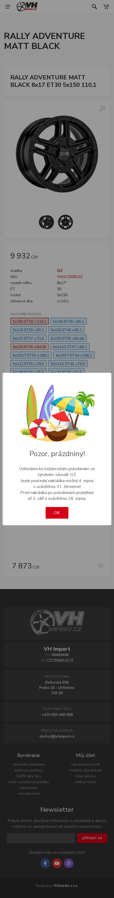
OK (57, 513)
